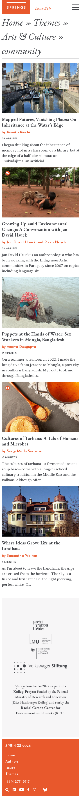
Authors (11, 761)
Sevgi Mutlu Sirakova (24, 451)
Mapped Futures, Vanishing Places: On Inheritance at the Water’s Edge (39, 122)
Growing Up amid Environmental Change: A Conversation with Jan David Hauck (35, 229)
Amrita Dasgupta (21, 347)
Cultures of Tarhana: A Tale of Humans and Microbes (40, 441)
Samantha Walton (22, 556)
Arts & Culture (29, 36)
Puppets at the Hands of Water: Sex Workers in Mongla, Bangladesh (36, 336)
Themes (46, 22)
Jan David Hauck (21, 242)
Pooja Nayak (55, 242)
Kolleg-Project (24, 691)
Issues (10, 768)
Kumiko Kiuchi (18, 132)
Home (12, 22)
